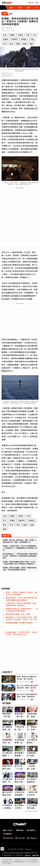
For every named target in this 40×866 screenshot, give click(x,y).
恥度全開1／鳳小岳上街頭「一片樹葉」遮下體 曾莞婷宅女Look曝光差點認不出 (20, 715)
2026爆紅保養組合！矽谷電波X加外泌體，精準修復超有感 (32, 741)
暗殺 (31, 43)
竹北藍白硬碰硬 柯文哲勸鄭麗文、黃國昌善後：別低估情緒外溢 (7, 780)
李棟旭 (20, 35)
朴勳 (28, 35)
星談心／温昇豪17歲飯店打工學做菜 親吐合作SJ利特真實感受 (22, 593)
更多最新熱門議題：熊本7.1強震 (18, 614)
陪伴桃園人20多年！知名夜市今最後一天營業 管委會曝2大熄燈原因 (20, 806)
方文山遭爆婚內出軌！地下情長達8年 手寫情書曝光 (32, 806)
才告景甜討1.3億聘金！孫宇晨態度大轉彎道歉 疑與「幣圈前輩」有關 (7, 806)
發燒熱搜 (8, 834)
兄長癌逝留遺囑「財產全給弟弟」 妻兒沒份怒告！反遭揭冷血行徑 (20, 741)
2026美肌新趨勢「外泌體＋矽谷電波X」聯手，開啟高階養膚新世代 (19, 623)
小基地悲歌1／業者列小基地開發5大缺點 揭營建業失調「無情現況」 (22, 604)
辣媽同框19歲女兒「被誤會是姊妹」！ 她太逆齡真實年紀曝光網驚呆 (22, 609)
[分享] (2, 849)
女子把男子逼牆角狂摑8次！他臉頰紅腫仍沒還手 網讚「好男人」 (32, 780)
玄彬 (4, 35)
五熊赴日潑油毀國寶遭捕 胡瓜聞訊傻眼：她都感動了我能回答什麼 (19, 793)
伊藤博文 (14, 39)
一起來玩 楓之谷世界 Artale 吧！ (32, 793)
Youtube (21, 838)
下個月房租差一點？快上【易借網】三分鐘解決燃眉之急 (19, 728)
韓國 (18, 43)
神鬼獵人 (24, 39)
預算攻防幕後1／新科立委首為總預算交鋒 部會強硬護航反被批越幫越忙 (22, 599)
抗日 (34, 35)
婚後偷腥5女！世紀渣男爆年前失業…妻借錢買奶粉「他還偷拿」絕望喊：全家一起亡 (22, 618)
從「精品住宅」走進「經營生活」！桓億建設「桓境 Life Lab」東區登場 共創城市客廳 (32, 728)
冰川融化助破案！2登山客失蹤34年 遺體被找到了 (7, 754)
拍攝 (24, 43)
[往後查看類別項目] (35, 7)
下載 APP (30, 2)
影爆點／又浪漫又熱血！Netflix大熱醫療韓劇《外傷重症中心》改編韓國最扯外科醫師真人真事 (20, 548)
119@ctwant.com (20, 634)
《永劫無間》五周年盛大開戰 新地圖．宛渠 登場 (32, 767)
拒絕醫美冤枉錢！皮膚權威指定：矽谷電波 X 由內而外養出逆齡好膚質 (7, 741)
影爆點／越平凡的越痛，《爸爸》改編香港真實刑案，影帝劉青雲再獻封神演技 (19, 568)
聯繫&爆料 (20, 830)
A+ (4, 74)
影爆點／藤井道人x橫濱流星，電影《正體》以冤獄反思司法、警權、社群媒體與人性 (19, 541)
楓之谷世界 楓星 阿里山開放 (20, 780)
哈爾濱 (12, 35)
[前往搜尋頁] (37, 3)
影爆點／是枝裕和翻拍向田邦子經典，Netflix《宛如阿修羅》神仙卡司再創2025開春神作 (19, 562)
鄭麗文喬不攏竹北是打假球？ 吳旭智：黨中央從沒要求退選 (7, 767)
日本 (4, 43)
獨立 (32, 39)
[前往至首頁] (7, 3)
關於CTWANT (8, 830)
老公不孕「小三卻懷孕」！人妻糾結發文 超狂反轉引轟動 (19, 767)
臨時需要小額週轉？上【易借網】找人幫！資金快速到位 (19, 754)
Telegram (33, 838)
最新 (11, 7)
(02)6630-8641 (24, 632)
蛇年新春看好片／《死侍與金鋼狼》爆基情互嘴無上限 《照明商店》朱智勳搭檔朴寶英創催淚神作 (20, 556)
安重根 (5, 39)
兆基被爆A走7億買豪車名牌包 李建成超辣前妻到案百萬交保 (32, 754)
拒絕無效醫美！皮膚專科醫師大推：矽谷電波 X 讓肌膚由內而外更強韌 (32, 715)
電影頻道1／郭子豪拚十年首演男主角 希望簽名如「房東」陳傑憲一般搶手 (7, 715)
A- (9, 74)
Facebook (9, 838)
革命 (11, 43)
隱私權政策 (31, 830)
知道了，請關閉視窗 (33, 855)
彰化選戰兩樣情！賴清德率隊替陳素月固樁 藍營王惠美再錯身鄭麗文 (7, 728)
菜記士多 (9, 28)
